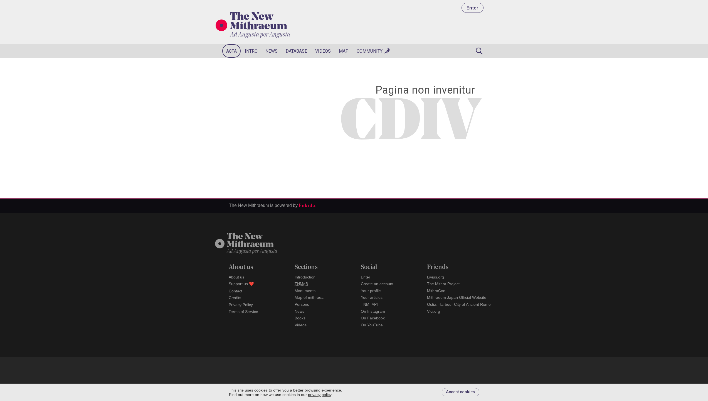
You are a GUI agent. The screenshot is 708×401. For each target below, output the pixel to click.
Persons (302, 304)
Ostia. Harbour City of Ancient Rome (459, 304)
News (271, 51)
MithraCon (436, 290)
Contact (235, 291)
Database (296, 51)
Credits (235, 297)
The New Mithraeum (258, 22)
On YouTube (372, 325)
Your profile (371, 290)
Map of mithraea (309, 297)
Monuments (305, 290)
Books (300, 318)
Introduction (305, 277)
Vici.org (433, 311)
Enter (472, 8)
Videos (323, 51)
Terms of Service (243, 311)
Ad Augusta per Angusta (260, 35)
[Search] (479, 51)
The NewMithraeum (250, 241)
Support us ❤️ (241, 284)
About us (236, 277)
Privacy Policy (241, 304)
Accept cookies (460, 392)
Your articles (372, 297)
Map (344, 51)
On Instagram (373, 311)
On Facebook (373, 318)
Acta (231, 51)
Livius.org (435, 277)
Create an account (377, 284)
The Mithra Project (443, 284)
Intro (251, 51)
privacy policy (319, 394)
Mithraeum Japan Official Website (456, 297)
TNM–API (369, 304)
